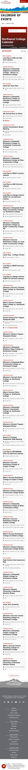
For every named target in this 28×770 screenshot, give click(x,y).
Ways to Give (14, 723)
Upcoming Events (14, 737)
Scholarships (14, 726)
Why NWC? (14, 752)
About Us (14, 708)
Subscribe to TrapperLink (14, 739)
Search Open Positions (14, 750)
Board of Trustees (14, 713)
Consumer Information (17, 764)
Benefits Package (14, 755)
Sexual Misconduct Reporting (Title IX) (15, 766)
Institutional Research (14, 717)
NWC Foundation (13, 721)
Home (3, 23)
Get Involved (14, 741)
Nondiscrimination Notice (19, 765)
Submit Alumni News (14, 744)
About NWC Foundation (14, 730)
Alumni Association (14, 734)
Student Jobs (14, 757)
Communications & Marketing (14, 715)
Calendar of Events (10, 23)
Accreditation (14, 710)
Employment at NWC (14, 748)
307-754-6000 (20, 697)
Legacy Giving (13, 728)
